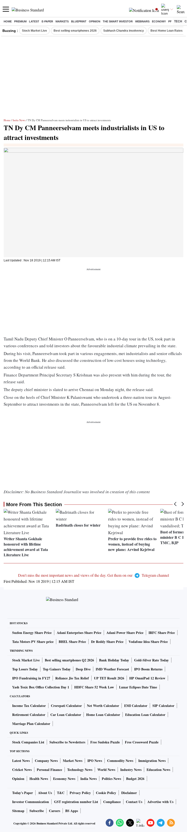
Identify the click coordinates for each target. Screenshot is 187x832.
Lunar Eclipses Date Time (138, 687)
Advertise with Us (160, 801)
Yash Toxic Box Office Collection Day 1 (40, 687)
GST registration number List (76, 801)
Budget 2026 (135, 778)
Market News (72, 760)
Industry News (130, 769)
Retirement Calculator (28, 714)
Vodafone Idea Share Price (148, 641)
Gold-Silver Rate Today (151, 660)
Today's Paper (22, 792)
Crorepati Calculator (66, 705)
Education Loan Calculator (145, 714)
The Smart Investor (118, 21)
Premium (20, 21)
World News (106, 769)
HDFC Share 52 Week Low (94, 687)
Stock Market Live (34, 30)
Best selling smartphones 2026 (75, 30)
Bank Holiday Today (114, 660)
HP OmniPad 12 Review (147, 678)
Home (8, 21)
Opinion (94, 21)
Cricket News (22, 769)
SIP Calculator (163, 705)
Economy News (64, 778)
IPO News (94, 760)
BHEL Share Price (72, 641)
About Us (45, 792)
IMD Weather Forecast (112, 669)
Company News (46, 760)
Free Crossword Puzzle (142, 742)
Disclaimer (129, 792)
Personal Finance (49, 769)
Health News (38, 778)
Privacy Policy (80, 792)
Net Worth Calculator (103, 705)
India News (19, 120)
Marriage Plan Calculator (31, 723)
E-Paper (47, 21)
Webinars (142, 21)
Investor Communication (30, 801)
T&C (61, 792)
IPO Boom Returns (148, 669)
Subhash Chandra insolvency (123, 30)
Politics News (111, 778)
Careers (54, 810)
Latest (34, 21)
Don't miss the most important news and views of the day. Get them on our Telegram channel (93, 575)
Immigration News (152, 760)
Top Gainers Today (57, 669)
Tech (178, 21)
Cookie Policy (106, 792)
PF (170, 21)
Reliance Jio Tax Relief (72, 678)
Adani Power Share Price (124, 632)
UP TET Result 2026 (109, 678)
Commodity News (120, 760)
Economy (159, 21)
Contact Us (134, 801)
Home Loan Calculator (103, 714)
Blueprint (78, 21)
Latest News (21, 760)
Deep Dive (83, 669)
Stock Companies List (28, 742)
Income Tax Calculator (29, 705)
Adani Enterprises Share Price (79, 632)
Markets (62, 21)
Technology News (79, 769)
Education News (158, 769)
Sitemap (18, 810)
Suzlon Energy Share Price (32, 632)
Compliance (112, 801)
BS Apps (71, 810)
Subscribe (36, 810)
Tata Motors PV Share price (33, 641)
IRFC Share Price (162, 632)
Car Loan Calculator (65, 714)
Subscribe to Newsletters (67, 742)
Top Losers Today (25, 669)
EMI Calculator (135, 705)
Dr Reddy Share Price (107, 641)
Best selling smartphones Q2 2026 (69, 660)
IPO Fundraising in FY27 (31, 678)
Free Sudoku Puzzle (105, 742)
